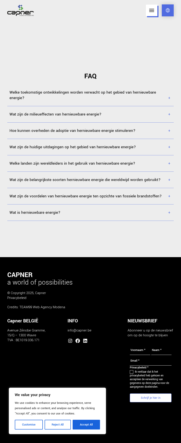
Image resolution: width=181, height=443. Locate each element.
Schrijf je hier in (150, 398)
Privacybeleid (16, 297)
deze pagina (152, 383)
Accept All (86, 425)
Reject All (58, 425)
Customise (29, 425)
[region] (57, 411)
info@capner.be (79, 330)
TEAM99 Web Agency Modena (42, 307)
